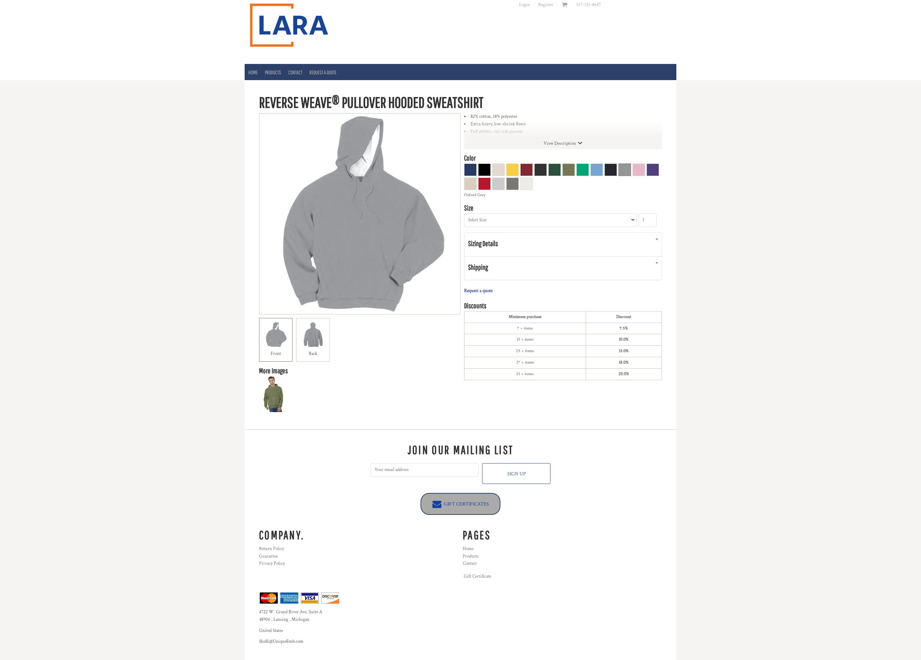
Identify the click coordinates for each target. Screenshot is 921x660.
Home (468, 549)
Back (313, 354)
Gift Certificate (477, 576)
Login (524, 5)
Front (276, 354)
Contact (470, 563)
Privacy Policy (272, 563)
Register (545, 5)
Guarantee (268, 556)
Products (471, 556)
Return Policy (271, 549)
